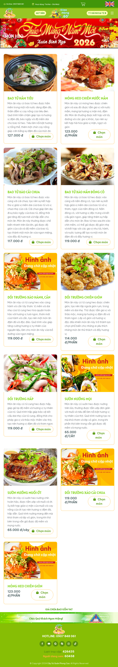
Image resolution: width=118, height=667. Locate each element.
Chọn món (43, 136)
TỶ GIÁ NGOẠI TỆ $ (97, 13)
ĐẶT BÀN (40, 13)
